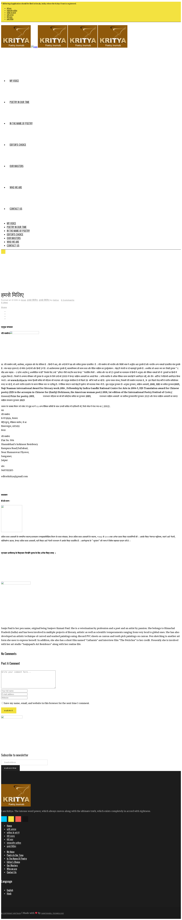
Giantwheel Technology (52, 913)
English (10, 890)
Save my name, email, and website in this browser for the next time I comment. (47, 703)
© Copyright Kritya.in (11, 913)
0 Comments (67, 300)
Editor (56, 300)
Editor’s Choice (13, 862)
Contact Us (11, 872)
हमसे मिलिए (10, 19)
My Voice (10, 851)
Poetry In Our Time (15, 855)
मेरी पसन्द (9, 17)
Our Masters (12, 865)
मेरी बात (9, 8)
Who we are (12, 869)
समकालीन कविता (12, 11)
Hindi (23, 300)
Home (9, 825)
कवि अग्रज (10, 15)
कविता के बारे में (11, 13)
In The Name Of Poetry (17, 858)
